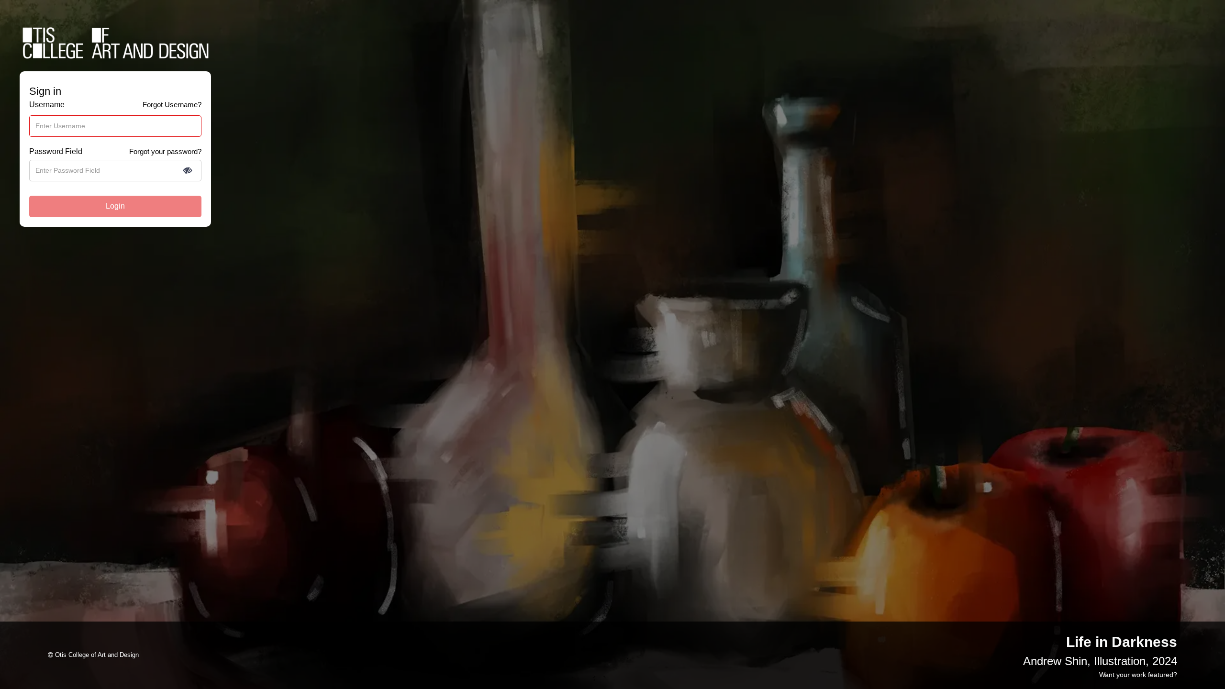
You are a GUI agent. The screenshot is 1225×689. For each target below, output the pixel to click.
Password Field (55, 151)
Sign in (45, 91)
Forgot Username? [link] (172, 104)
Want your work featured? (1138, 674)
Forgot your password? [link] (165, 151)
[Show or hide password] (187, 170)
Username (47, 104)
